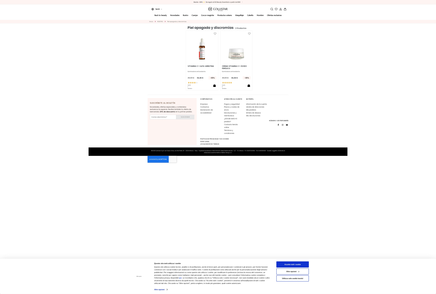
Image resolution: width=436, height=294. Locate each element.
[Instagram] (282, 124)
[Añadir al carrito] (214, 85)
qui (180, 278)
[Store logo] (218, 9)
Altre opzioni (159, 289)
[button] (156, 9)
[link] (280, 9)
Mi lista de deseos (253, 113)
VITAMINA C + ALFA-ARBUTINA (201, 66)
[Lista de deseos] (276, 9)
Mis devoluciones (253, 116)
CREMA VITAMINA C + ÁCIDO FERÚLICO (234, 67)
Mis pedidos (251, 110)
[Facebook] (278, 124)
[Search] (271, 9)
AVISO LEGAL (204, 141)
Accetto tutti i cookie (292, 264)
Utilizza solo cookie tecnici (292, 278)
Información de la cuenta (256, 104)
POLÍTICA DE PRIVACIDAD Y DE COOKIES (214, 139)
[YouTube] (286, 124)
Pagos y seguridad (232, 104)
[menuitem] (160, 16)
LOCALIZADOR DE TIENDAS (209, 144)
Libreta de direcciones (255, 107)
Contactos (204, 107)
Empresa (204, 104)
